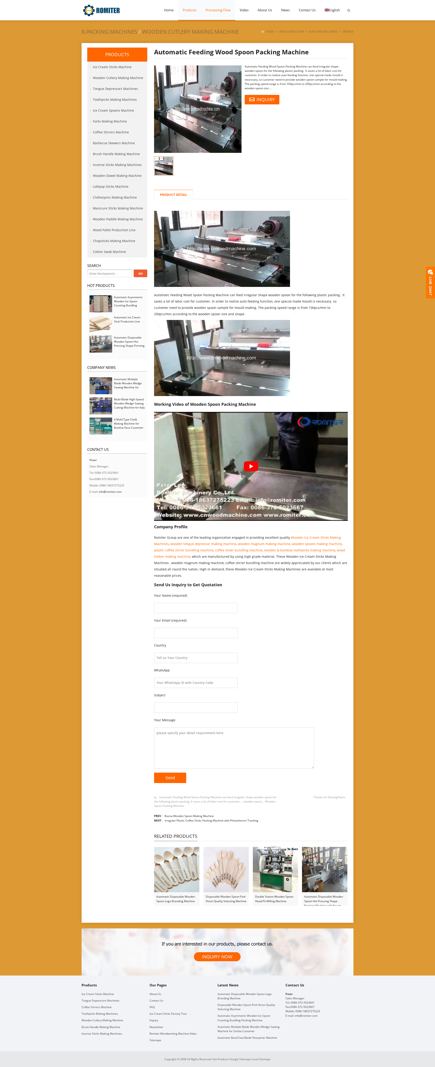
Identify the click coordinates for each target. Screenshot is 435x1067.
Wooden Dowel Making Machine (117, 175)
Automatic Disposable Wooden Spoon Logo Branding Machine (175, 899)
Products (189, 10)
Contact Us (307, 10)
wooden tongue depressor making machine (203, 544)
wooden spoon (253, 801)
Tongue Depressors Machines (115, 89)
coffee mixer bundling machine (239, 550)
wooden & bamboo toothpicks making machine (299, 550)
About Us (265, 10)
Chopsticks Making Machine (114, 241)
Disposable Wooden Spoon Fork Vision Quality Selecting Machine (226, 899)
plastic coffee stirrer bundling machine (183, 550)
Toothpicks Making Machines (115, 99)
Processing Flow (218, 10)
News (285, 10)
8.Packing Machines (109, 31)
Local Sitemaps (261, 1059)
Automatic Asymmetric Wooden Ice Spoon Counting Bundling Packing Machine (128, 303)
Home (169, 10)
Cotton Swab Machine (109, 252)
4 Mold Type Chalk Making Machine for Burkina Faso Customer (128, 424)
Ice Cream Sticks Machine (112, 67)
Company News (101, 367)
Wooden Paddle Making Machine (118, 219)
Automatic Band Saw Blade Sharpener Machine (247, 1038)
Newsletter (156, 1027)
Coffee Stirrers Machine (111, 132)
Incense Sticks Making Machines (117, 165)
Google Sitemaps (240, 1059)
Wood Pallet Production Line (114, 230)
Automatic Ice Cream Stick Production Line (127, 319)
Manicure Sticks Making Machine (118, 208)
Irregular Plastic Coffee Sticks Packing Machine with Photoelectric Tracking (211, 820)
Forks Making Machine (110, 121)
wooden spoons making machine (317, 544)
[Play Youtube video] (251, 466)
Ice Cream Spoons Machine (113, 110)
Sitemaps (155, 1040)
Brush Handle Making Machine (116, 154)
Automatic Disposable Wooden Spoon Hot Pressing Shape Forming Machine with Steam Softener (323, 899)
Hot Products (101, 285)
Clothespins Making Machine (115, 197)
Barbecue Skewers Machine (114, 143)
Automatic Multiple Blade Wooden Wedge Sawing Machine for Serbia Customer (128, 385)
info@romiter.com (110, 492)
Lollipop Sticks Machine (110, 186)
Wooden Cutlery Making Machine (190, 31)
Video (244, 10)
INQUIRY (265, 99)
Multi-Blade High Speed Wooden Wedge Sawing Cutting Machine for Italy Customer (129, 405)
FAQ (152, 1007)
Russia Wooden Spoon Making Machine (189, 816)
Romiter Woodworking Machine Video (173, 1034)
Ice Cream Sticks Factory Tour (168, 1014)
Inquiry (154, 1020)
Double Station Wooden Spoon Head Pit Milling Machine (274, 899)
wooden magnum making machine (264, 544)
